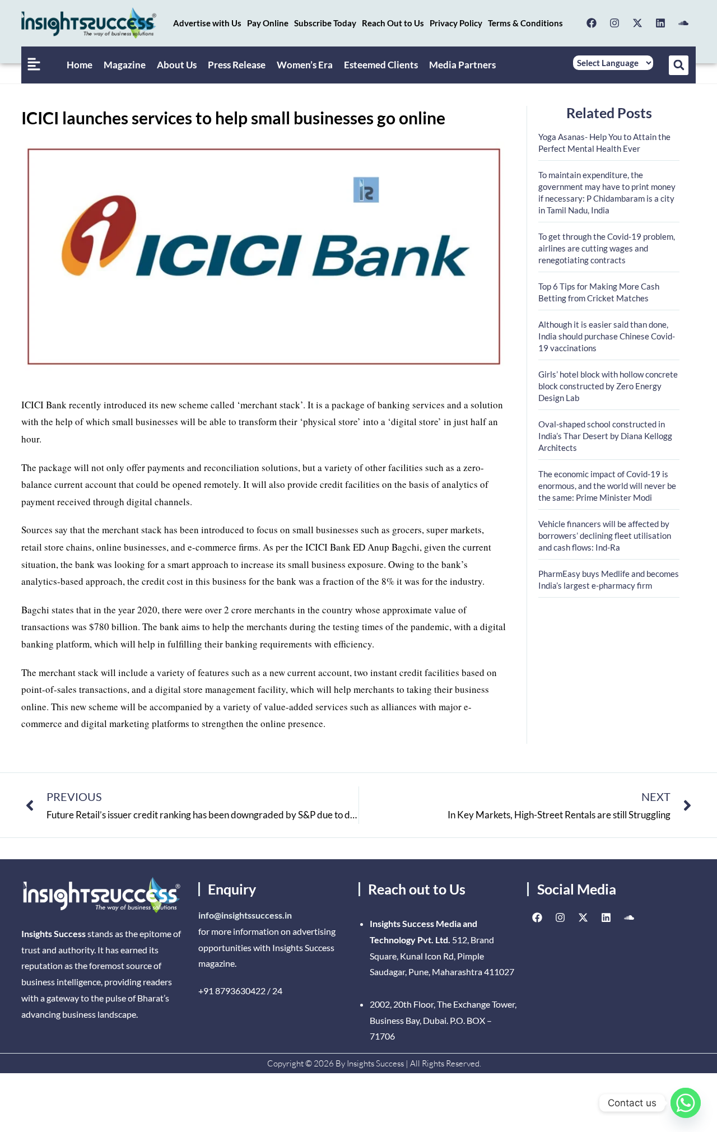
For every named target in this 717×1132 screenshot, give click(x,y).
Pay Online (267, 23)
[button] (678, 65)
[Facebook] (591, 23)
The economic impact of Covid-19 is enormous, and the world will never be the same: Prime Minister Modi (607, 485)
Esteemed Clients (381, 65)
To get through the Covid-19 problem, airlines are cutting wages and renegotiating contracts (606, 248)
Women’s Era (305, 65)
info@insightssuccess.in (245, 915)
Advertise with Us (207, 23)
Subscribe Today (325, 23)
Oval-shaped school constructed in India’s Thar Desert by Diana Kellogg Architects (605, 436)
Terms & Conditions (525, 23)
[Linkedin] (660, 23)
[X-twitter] (637, 23)
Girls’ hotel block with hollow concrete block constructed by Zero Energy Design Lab (608, 386)
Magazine (125, 65)
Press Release (237, 65)
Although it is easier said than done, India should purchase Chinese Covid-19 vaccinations (606, 336)
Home (79, 65)
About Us (177, 65)
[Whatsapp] (686, 1103)
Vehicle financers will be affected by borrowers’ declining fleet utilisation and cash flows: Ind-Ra (604, 535)
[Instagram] (614, 23)
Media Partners (462, 65)
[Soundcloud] (683, 23)
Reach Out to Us (393, 23)
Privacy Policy (456, 23)
